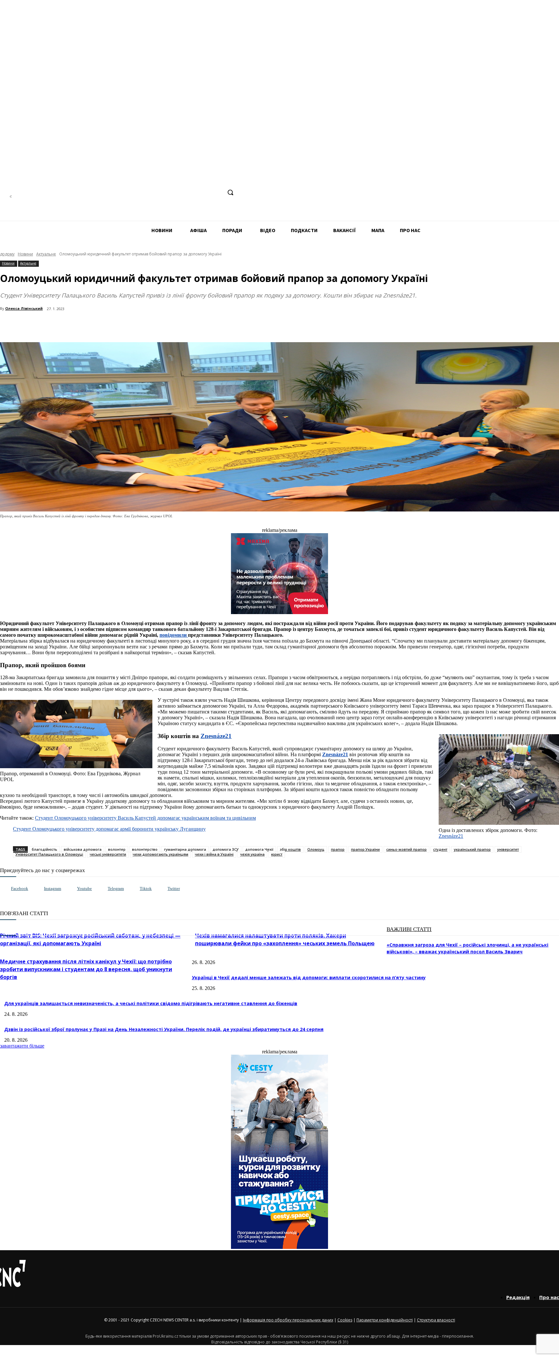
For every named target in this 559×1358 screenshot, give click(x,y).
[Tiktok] (133, 888)
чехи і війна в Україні (214, 854)
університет (508, 849)
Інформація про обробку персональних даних (288, 1320)
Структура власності (436, 1320)
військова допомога (83, 849)
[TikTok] (204, 192)
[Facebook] (168, 192)
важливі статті (409, 929)
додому (7, 254)
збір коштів (290, 849)
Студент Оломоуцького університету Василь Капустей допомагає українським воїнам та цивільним (145, 818)
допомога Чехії (259, 849)
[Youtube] (70, 888)
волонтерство (145, 849)
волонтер (117, 849)
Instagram (52, 888)
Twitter (174, 888)
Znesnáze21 (451, 836)
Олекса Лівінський (24, 308)
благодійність (44, 849)
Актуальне (46, 254)
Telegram (116, 888)
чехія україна (252, 854)
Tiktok (146, 888)
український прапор (472, 849)
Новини (25, 254)
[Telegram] (192, 192)
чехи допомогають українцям (160, 854)
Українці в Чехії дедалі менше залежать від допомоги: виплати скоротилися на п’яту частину (309, 977)
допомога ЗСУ (226, 849)
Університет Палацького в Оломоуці (49, 854)
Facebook (19, 888)
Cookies (344, 1320)
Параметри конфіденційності (384, 1320)
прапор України (365, 849)
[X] (216, 192)
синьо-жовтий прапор (406, 849)
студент (440, 849)
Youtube (84, 888)
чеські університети (108, 854)
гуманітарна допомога (185, 849)
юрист (276, 854)
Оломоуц (315, 849)
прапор (338, 849)
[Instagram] (180, 192)
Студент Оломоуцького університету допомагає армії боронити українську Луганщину (109, 829)
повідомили (173, 635)
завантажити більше (22, 1046)
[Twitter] (161, 888)
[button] (230, 192)
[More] (140, 325)
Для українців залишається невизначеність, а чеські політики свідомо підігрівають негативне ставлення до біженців (150, 1003)
